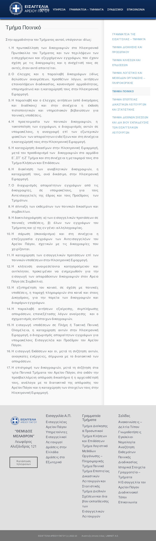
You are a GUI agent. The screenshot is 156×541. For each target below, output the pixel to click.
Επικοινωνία (127, 502)
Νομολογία (126, 442)
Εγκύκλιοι (125, 437)
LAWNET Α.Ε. (112, 535)
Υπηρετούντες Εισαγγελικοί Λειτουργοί (56, 437)
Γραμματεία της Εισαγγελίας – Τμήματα (129, 36)
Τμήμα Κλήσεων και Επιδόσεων (126, 62)
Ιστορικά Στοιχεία (131, 467)
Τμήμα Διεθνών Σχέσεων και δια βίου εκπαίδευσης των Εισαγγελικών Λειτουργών (130, 124)
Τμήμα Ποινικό (123, 91)
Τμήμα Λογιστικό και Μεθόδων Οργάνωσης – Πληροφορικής (128, 78)
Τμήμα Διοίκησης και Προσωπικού (127, 49)
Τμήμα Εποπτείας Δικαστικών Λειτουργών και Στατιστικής (129, 104)
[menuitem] (44, 9)
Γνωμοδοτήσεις (129, 432)
